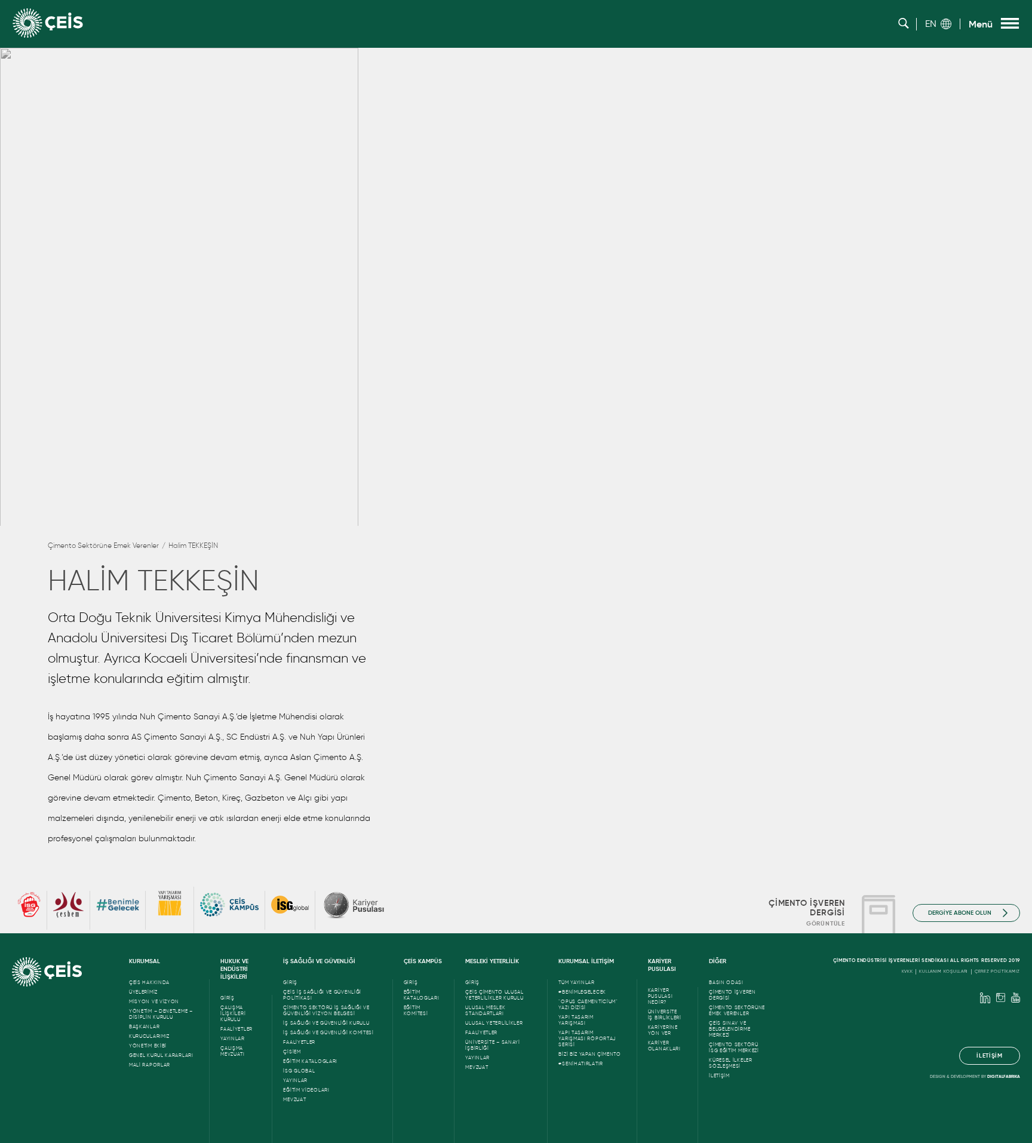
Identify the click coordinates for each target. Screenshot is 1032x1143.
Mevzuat (294, 1099)
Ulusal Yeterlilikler (494, 1023)
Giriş (227, 998)
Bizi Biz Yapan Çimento (589, 1054)
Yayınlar (232, 1038)
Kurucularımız (149, 1036)
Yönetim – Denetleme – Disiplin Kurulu (161, 1014)
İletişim (719, 1075)
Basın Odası (726, 982)
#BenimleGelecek (582, 992)
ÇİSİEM (291, 1052)
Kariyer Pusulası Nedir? (660, 996)
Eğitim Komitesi (416, 1010)
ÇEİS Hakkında (149, 982)
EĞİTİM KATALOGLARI (310, 1061)
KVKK (907, 971)
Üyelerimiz (143, 992)
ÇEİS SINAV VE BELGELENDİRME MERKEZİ (729, 1029)
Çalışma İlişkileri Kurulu (232, 1013)
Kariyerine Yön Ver (663, 1030)
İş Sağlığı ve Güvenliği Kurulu (326, 1023)
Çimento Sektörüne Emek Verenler (103, 545)
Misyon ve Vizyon (154, 1001)
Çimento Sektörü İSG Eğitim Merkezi (734, 1047)
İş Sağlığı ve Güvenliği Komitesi (328, 1032)
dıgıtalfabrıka (1003, 1076)
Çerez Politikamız (997, 971)
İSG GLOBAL (299, 1071)
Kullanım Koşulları (943, 971)
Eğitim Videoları (306, 1090)
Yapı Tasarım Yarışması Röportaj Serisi (587, 1038)
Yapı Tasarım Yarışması (575, 1020)
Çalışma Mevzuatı (232, 1051)
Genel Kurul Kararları (161, 1055)
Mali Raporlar (149, 1065)
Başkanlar (144, 1026)
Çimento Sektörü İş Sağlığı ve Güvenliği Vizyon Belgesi (326, 1010)
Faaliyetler (236, 1029)
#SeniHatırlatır (580, 1064)
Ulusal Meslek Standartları (485, 1010)
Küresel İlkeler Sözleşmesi (730, 1063)
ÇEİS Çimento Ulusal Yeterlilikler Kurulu (494, 995)
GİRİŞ (411, 982)
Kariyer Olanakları (664, 1046)
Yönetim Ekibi (148, 1046)
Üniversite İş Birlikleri (664, 1015)
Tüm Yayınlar (576, 982)
